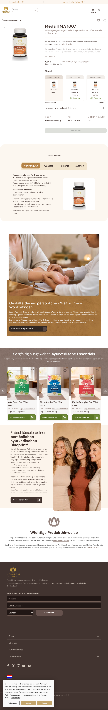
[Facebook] (8, 665)
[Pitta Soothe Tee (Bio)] (54, 383)
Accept (44, 703)
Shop (5, 20)
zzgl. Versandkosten (82, 62)
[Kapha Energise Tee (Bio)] (86, 383)
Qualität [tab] (48, 165)
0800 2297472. (93, 548)
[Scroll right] (105, 391)
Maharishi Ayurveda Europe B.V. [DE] (57, 695)
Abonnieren (49, 613)
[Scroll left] (2, 391)
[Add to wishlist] (98, 20)
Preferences (12, 703)
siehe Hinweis (66, 44)
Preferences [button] (15, 698)
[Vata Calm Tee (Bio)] (22, 383)
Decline (28, 703)
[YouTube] (23, 665)
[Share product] (104, 20)
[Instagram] (18, 665)
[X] (13, 665)
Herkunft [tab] (64, 165)
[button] (25, 10)
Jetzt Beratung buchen (22, 328)
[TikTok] (29, 665)
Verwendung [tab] (31, 165)
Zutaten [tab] (79, 165)
